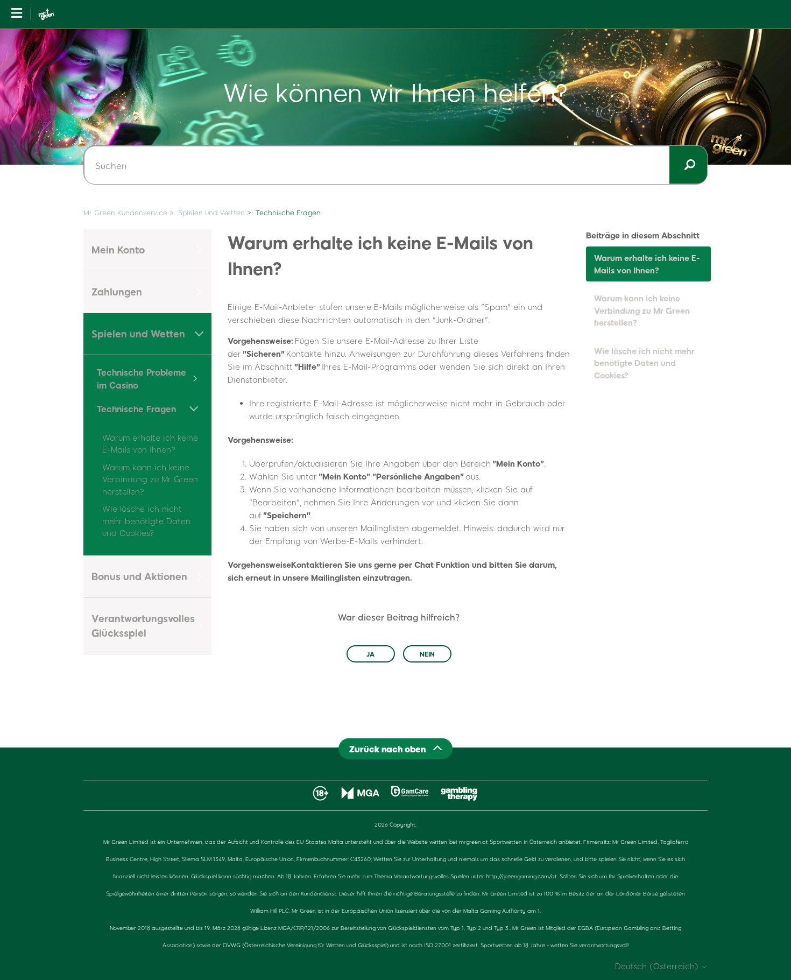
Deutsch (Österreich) (658, 966)
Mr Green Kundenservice (125, 212)
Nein (427, 654)
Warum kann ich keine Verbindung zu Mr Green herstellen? (150, 479)
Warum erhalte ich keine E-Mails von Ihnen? (647, 264)
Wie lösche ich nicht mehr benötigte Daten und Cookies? (146, 521)
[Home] (46, 14)
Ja (370, 654)
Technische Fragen (288, 212)
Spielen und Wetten (211, 212)
